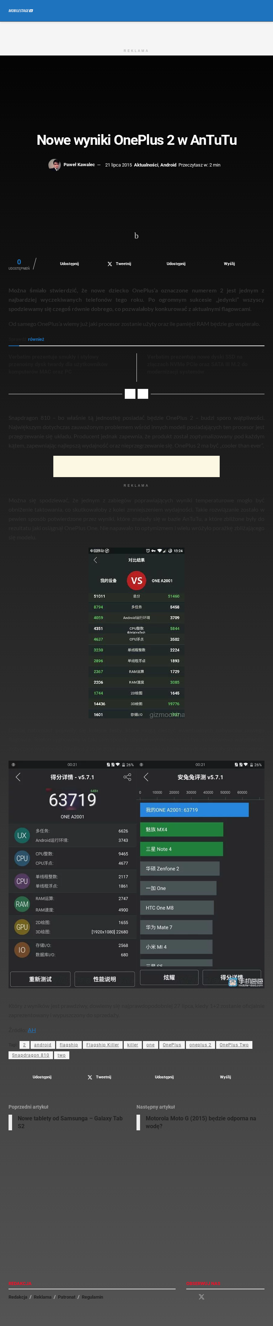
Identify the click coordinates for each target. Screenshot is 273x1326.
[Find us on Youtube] (214, 1297)
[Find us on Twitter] (201, 1297)
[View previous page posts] (130, 394)
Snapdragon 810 (30, 1055)
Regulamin (92, 1297)
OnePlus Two (234, 1044)
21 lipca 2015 (118, 164)
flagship (69, 1044)
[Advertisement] (136, 32)
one (150, 1044)
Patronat (66, 1297)
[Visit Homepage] (21, 10)
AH (32, 1029)
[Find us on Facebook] (188, 1297)
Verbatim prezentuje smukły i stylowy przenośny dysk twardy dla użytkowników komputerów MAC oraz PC (58, 364)
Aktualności (146, 164)
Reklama (43, 1297)
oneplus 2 (200, 1044)
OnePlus (172, 1044)
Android (168, 164)
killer (132, 1044)
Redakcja (18, 1297)
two (62, 1055)
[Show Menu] (248, 10)
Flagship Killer (102, 1044)
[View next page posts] (143, 394)
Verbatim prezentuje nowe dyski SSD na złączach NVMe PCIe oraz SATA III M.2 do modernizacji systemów (197, 364)
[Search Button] (261, 10)
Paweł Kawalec (79, 164)
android (43, 1044)
